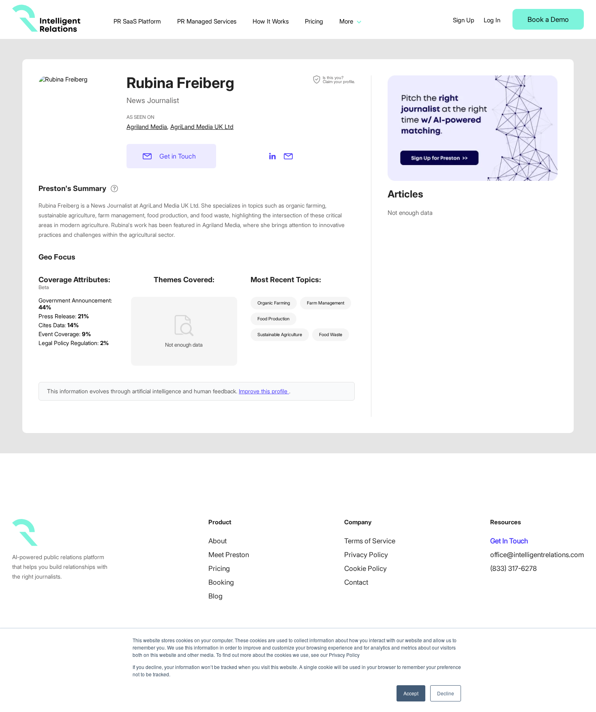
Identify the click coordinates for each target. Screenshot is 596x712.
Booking (221, 582)
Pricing (314, 21)
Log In (492, 20)
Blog (215, 596)
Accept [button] (410, 693)
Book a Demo (548, 19)
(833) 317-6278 (513, 568)
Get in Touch (177, 156)
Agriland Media (146, 127)
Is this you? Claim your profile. (339, 79)
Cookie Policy (365, 568)
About (217, 541)
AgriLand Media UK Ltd (202, 127)
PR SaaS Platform (137, 21)
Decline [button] (445, 693)
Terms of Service (369, 541)
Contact (356, 582)
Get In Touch (509, 541)
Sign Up (463, 20)
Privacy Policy (366, 555)
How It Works (271, 21)
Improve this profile (264, 391)
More (346, 21)
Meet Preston (228, 555)
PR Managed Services (206, 21)
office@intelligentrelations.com (537, 555)
